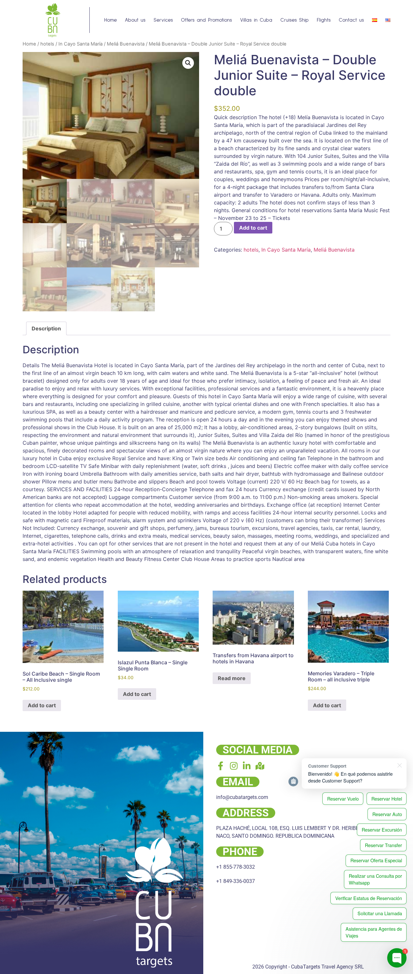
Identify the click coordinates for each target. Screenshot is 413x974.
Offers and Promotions (206, 20)
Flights (324, 20)
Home (110, 20)
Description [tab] (46, 328)
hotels (47, 44)
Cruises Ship (294, 20)
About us (135, 20)
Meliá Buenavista (126, 44)
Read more (232, 678)
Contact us (351, 20)
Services (163, 20)
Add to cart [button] (42, 705)
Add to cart (253, 227)
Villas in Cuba (256, 20)
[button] (188, 63)
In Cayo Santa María (80, 44)
